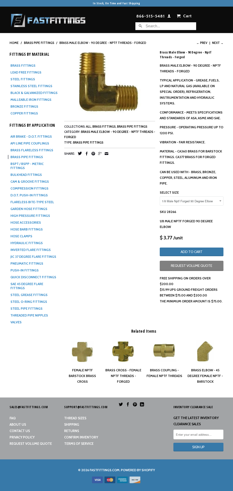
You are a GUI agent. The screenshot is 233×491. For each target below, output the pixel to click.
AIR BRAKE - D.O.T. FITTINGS (31, 136)
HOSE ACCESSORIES (25, 222)
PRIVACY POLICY (22, 437)
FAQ (13, 418)
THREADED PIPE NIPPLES (29, 315)
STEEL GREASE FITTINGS (29, 295)
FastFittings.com (104, 470)
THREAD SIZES (75, 418)
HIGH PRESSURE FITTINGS (30, 216)
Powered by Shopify (138, 470)
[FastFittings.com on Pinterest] (135, 404)
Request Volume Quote (31, 444)
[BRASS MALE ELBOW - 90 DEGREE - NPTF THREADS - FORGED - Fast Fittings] (109, 82)
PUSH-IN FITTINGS (24, 270)
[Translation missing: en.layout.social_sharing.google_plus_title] (99, 153)
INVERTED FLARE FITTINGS (30, 250)
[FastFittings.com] (48, 19)
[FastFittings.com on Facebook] (128, 404)
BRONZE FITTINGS (24, 106)
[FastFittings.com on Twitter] (121, 404)
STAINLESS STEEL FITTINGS (31, 86)
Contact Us (20, 431)
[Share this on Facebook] (86, 153)
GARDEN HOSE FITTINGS (28, 209)
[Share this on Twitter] (79, 153)
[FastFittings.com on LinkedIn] (142, 404)
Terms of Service (79, 444)
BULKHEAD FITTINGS (26, 175)
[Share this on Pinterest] (92, 153)
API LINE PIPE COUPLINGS (29, 143)
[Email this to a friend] (105, 153)
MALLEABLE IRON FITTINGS (30, 100)
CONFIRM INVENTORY (81, 437)
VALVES (16, 322)
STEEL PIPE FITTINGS (26, 308)
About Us (18, 425)
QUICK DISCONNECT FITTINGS (33, 277)
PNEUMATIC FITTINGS (26, 263)
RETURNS (71, 431)
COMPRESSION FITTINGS (29, 188)
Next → (217, 43)
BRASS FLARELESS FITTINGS (31, 150)
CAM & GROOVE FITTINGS (29, 182)
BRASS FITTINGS (22, 65)
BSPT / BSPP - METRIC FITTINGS (27, 166)
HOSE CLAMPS (21, 236)
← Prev (201, 43)
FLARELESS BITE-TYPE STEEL (32, 202)
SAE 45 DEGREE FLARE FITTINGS (26, 286)
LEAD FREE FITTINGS (25, 72)
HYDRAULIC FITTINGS (26, 243)
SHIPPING (71, 425)
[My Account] (169, 17)
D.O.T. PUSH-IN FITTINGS (29, 195)
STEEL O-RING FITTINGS (28, 302)
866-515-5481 (150, 16)
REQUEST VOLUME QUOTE (191, 266)
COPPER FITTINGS (24, 113)
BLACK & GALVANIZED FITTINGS (34, 93)
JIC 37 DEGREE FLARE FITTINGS (33, 257)
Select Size (169, 192)
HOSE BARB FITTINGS (26, 229)
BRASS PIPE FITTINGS (26, 157)
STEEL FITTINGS (22, 79)
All (88, 126)
